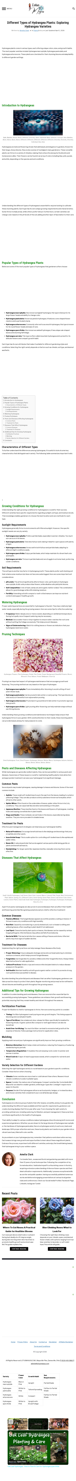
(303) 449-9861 (67, 1360)
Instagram (31, 1184)
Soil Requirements (12, 411)
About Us (33, 1342)
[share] (64, 1432)
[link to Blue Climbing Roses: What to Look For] (57, 1211)
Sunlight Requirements (13, 409)
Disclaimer (53, 1342)
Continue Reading (19, 1249)
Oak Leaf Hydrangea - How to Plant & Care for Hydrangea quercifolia (38, 1433)
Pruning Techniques (11, 416)
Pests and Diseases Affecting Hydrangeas (19, 419)
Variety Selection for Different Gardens (18, 438)
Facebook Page (68, 1181)
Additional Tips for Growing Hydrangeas (18, 432)
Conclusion (8, 440)
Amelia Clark (24, 30)
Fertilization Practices (12, 434)
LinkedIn (23, 1184)
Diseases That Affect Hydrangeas (16, 425)
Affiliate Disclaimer (66, 1342)
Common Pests (10, 421)
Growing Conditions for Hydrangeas (16, 407)
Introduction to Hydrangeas (13, 400)
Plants (35, 30)
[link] (11, 1433)
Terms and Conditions (42, 1346)
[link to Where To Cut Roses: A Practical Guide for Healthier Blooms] (19, 1211)
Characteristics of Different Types (16, 405)
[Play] (59, 1424)
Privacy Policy (22, 1342)
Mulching (9, 436)
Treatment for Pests (12, 423)
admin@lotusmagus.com (40, 1364)
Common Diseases (11, 427)
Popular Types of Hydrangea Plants (16, 403)
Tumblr (38, 1184)
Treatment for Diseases (13, 429)
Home (13, 1342)
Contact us (43, 1342)
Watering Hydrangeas (12, 414)
